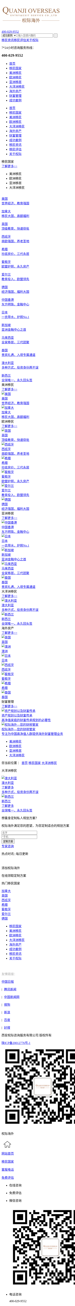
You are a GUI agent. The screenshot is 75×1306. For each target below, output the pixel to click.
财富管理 (15, 95)
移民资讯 (8, 40)
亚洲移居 (15, 82)
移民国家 (15, 68)
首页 (12, 63)
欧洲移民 (15, 77)
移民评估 (20, 40)
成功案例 (15, 100)
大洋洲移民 (17, 86)
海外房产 (15, 91)
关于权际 (32, 40)
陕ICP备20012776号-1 (16, 1043)
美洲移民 (15, 72)
